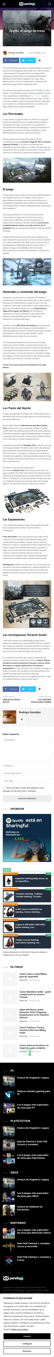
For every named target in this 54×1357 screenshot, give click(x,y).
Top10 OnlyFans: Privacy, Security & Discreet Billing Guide (32, 1030)
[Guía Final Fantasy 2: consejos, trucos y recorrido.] (9, 1246)
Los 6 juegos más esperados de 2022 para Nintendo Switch (34, 1231)
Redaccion (23, 980)
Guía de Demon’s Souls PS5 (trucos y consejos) (32, 1143)
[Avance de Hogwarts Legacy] (9, 1081)
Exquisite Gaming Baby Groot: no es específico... (31, 879)
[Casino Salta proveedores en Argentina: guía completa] (10, 1050)
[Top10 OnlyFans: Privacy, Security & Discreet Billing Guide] (10, 1033)
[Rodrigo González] (5, 53)
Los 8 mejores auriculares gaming (41, 701)
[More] (40, 60)
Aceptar (27, 1336)
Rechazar (27, 1351)
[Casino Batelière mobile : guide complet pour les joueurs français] (10, 997)
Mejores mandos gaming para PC (33, 1092)
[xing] (22, 719)
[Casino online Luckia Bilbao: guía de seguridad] (10, 979)
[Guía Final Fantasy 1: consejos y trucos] (9, 1260)
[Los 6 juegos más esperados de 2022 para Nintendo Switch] (9, 1233)
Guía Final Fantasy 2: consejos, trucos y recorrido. (33, 1245)
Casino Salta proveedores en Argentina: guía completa (34, 1047)
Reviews (27, 26)
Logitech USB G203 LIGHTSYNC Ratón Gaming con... (30, 926)
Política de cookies (19, 1329)
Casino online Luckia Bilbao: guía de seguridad (33, 975)
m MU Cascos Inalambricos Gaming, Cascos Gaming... (28, 910)
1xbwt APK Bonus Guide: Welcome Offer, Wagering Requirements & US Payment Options (34, 1014)
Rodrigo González (16, 52)
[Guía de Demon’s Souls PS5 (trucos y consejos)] (9, 1145)
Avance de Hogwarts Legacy (33, 1078)
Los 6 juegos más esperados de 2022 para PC (32, 1106)
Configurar (27, 1343)
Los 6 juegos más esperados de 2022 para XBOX (32, 1194)
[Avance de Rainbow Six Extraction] (9, 1210)
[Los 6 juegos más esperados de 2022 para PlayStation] (9, 1158)
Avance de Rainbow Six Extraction (30, 1208)
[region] (27, 1325)
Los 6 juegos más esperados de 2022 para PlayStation (32, 1156)
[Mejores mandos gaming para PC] (9, 1094)
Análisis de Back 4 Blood (12, 701)
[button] (50, 4)
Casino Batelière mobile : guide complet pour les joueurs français (35, 994)
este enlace (35, 96)
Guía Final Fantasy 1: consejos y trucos (34, 1258)
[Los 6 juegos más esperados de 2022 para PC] (9, 1108)
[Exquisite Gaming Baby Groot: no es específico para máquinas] (9, 881)
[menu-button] (4, 4)
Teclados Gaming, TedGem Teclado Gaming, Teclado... (29, 895)
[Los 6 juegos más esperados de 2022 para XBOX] (9, 1196)
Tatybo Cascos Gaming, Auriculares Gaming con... (28, 941)
